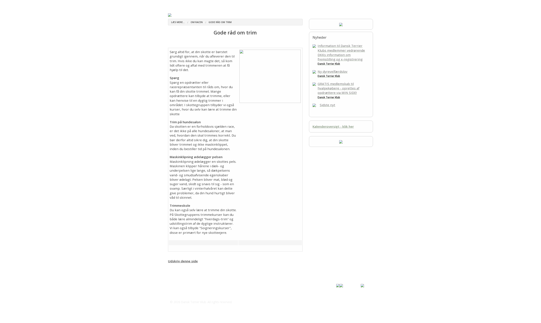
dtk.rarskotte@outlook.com (196, 294)
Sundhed (243, 4)
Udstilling (285, 4)
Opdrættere (208, 4)
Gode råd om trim (220, 22)
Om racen (188, 4)
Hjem (171, 4)
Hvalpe (227, 4)
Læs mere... (178, 22)
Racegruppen (263, 4)
